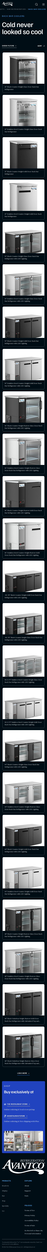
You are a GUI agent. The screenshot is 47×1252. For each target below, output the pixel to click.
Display (5, 1191)
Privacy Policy (30, 1215)
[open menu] (43, 4)
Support (28, 1191)
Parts (26, 1196)
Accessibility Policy (32, 1221)
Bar (3, 1196)
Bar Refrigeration (16, 9)
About (27, 1186)
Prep (3, 1201)
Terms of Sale (30, 1226)
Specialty (5, 1206)
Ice (3, 1211)
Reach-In (5, 1186)
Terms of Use (30, 1210)
